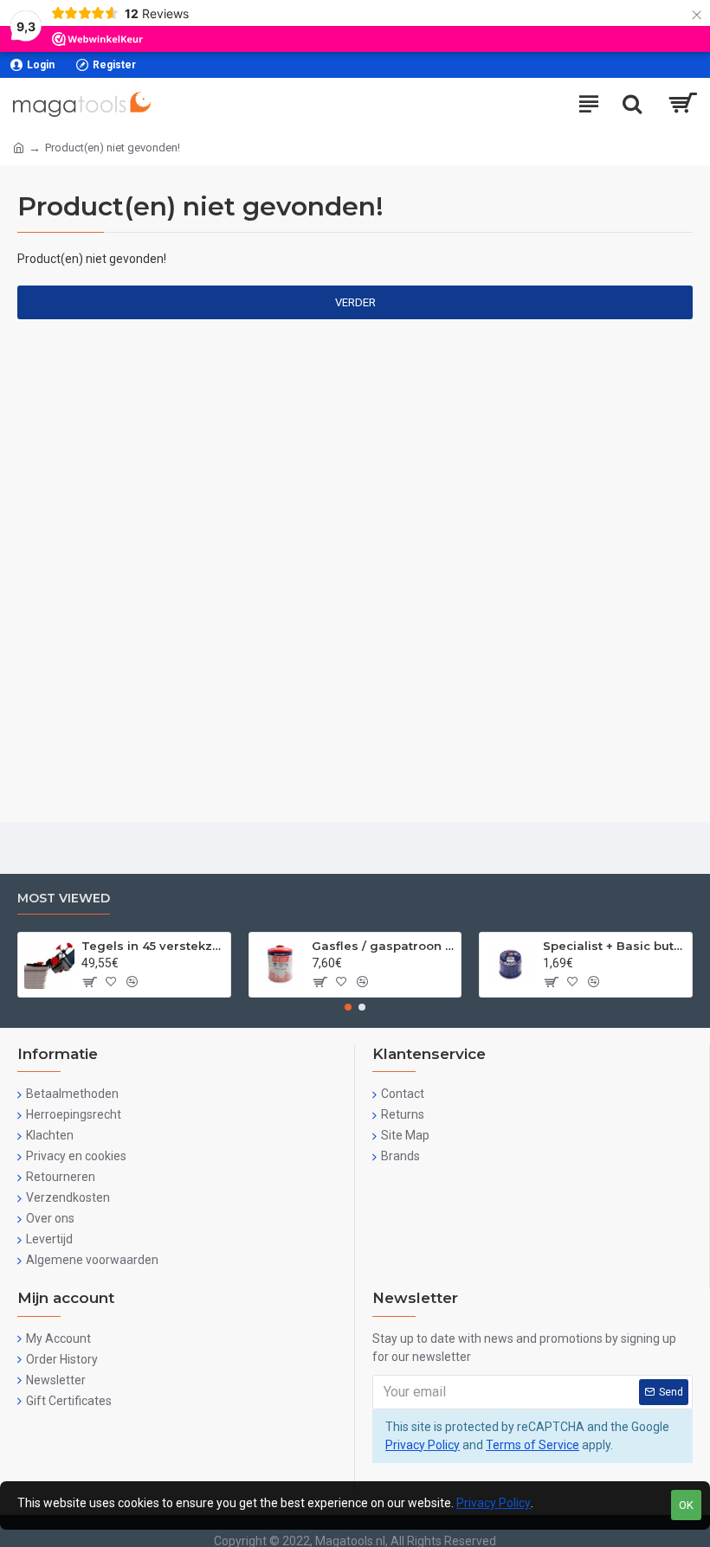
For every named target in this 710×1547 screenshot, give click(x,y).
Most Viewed (63, 898)
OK (686, 1505)
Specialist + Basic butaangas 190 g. (614, 946)
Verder (355, 302)
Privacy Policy (422, 1445)
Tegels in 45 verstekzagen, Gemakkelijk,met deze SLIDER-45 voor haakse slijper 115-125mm (152, 946)
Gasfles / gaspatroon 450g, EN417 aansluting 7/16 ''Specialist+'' (383, 946)
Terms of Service (532, 1445)
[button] (348, 1007)
